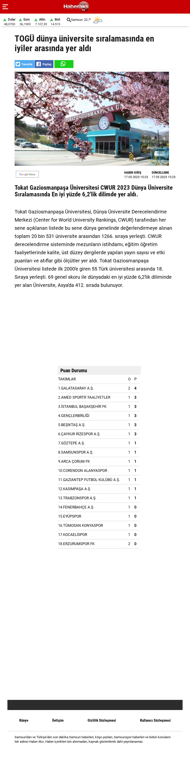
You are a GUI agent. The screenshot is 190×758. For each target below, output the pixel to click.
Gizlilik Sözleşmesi (102, 720)
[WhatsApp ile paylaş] (63, 64)
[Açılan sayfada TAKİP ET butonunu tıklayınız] (27, 174)
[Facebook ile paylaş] (44, 64)
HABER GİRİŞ (132, 172)
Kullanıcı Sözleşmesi (155, 720)
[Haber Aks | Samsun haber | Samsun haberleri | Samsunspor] (100, 6)
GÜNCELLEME (160, 172)
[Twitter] (101, 750)
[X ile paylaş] (24, 64)
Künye (23, 720)
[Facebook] (89, 750)
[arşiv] (69, 20)
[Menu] (5, 7)
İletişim (58, 720)
